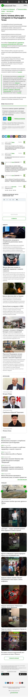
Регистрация (14, 214)
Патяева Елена (7, 431)
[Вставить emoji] (16, 199)
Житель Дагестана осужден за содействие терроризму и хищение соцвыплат (13, 269)
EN (4, 1)
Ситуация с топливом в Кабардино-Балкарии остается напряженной (13, 331)
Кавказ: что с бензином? (9, 9)
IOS (23, 76)
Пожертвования (23, 671)
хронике (20, 72)
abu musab (14, 186)
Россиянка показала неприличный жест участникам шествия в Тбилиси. (12, 653)
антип (13, 162)
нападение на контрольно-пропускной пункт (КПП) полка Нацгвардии (12, 44)
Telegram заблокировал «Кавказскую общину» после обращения (11, 606)
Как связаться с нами (11, 671)
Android (20, 76)
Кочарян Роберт (7, 394)
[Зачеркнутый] (13, 199)
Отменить (14, 218)
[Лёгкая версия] (7, 1)
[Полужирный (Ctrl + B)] (4, 199)
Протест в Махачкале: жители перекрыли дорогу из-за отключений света (13, 554)
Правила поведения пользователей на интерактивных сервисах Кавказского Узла (14, 687)
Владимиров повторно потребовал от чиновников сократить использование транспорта (12, 469)
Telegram (17, 83)
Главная (3, 11)
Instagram (11, 89)
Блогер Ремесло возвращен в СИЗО (13, 306)
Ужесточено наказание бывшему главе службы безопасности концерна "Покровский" (12, 460)
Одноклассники (7, 91)
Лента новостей (10, 11)
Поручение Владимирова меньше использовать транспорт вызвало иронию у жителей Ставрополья (12, 355)
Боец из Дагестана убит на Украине (13, 296)
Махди (13, 142)
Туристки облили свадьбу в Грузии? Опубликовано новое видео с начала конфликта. (11, 579)
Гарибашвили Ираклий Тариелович (13, 412)
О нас (2, 671)
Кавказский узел (12, 42)
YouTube (19, 92)
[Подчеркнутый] (10, 199)
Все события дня (22, 479)
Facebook (5, 89)
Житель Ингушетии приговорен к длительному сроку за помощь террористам (13, 476)
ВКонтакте (17, 89)
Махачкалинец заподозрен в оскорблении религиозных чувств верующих (12, 241)
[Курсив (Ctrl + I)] (7, 199)
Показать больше (14, 658)
